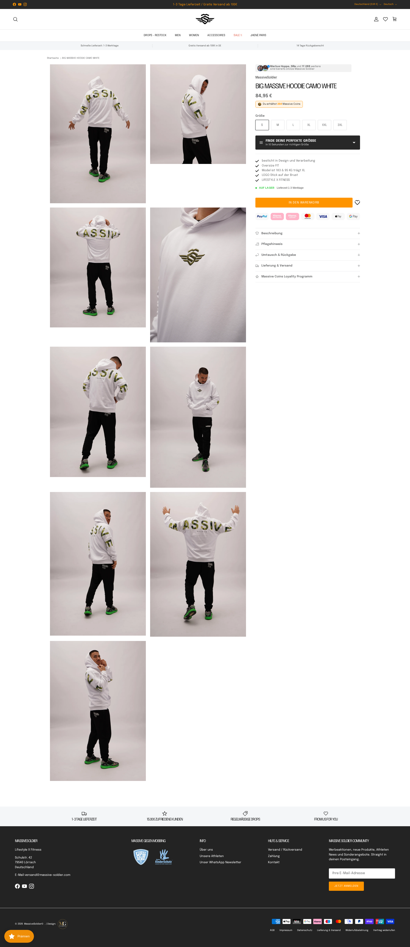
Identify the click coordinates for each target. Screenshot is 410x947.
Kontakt (274, 862)
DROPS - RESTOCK (155, 35)
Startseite (53, 58)
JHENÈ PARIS (258, 35)
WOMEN (194, 35)
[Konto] (375, 19)
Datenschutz (304, 930)
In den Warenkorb (304, 202)
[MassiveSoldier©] (205, 19)
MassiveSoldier (266, 77)
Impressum (286, 930)
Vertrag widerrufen (384, 930)
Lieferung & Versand (329, 930)
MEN (178, 35)
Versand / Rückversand (285, 849)
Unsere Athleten (212, 856)
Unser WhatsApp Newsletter (220, 862)
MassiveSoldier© (34, 924)
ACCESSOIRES (216, 35)
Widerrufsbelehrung (357, 930)
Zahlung (274, 856)
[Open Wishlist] (385, 19)
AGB (272, 930)
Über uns (206, 849)
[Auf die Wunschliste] (357, 202)
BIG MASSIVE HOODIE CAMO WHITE (81, 58)
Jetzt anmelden (346, 886)
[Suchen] (15, 19)
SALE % (238, 35)
